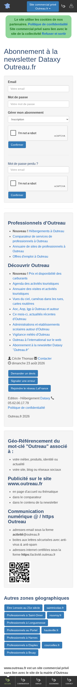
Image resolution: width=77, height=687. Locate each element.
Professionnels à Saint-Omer (25, 615)
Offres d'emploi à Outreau (30, 256)
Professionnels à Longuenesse (26, 622)
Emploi (38, 684)
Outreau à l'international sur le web (37, 340)
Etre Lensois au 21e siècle (23, 607)
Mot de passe (18, 97)
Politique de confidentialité (48, 24)
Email (12, 82)
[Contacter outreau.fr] (71, 6)
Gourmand (54, 684)
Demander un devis (23, 373)
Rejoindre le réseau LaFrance (29, 388)
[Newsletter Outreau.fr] (63, 6)
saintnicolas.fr (55, 607)
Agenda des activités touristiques (36, 283)
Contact (69, 684)
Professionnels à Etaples (22, 645)
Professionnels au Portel (22, 630)
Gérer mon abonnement (25, 112)
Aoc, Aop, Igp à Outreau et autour (36, 309)
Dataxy (45, 398)
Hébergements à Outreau (46, 231)
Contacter (45, 358)
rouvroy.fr (55, 615)
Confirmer (17, 144)
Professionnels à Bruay (21, 652)
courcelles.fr (52, 645)
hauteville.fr (51, 630)
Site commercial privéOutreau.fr (42, 6)
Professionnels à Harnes (22, 637)
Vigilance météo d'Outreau (31, 334)
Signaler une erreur (23, 380)
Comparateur (23, 684)
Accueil (7, 684)
